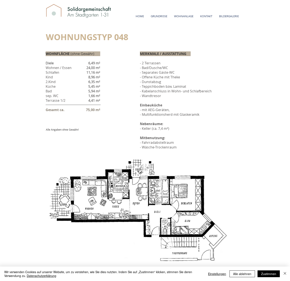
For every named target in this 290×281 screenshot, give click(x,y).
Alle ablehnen (242, 274)
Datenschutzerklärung (41, 276)
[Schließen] (284, 274)
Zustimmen (268, 274)
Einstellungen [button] (217, 274)
